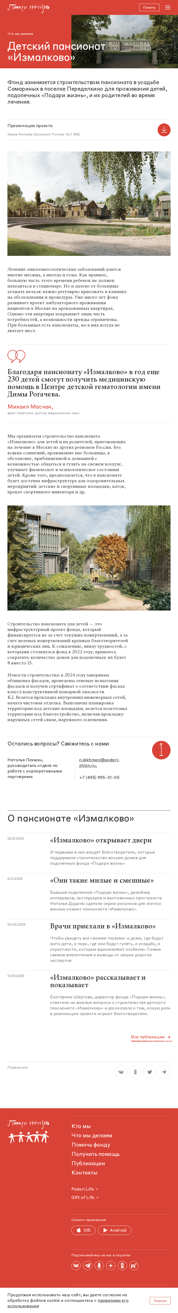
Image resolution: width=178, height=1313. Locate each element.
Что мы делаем (20, 34)
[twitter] (149, 1072)
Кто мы (81, 1126)
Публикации (88, 1164)
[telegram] (164, 1072)
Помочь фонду (90, 1145)
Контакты (84, 1173)
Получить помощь (95, 1154)
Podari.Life (82, 1189)
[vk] (120, 1072)
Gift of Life (82, 1198)
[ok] (135, 1072)
